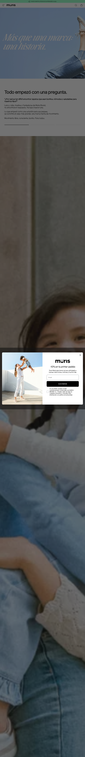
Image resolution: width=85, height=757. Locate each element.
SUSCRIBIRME (62, 384)
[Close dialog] (80, 355)
